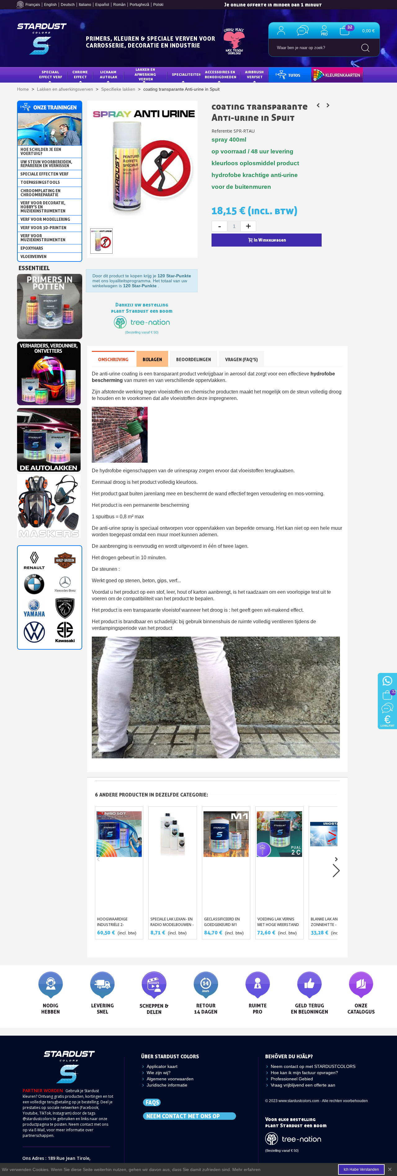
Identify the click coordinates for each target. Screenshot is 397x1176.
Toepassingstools (40, 182)
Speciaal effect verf (50, 74)
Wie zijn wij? (159, 1072)
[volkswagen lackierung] (34, 632)
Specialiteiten (186, 74)
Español (102, 4)
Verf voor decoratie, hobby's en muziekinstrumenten (42, 206)
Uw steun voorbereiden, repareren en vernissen (46, 163)
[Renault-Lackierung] (34, 560)
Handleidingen (287, 74)
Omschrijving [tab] (113, 359)
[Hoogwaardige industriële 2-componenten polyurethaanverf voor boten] (119, 860)
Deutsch (68, 4)
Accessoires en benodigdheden (220, 74)
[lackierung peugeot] (65, 608)
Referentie (222, 131)
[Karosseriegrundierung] (49, 304)
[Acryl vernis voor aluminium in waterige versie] (327, 105)
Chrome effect (80, 74)
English (50, 4)
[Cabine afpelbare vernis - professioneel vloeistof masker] (318, 105)
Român (119, 4)
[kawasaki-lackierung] (65, 632)
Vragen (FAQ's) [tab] (241, 359)
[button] (336, 859)
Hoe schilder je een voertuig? (40, 151)
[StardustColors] (42, 39)
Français (32, 4)
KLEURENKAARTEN (332, 74)
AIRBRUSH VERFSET (255, 74)
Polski (158, 4)
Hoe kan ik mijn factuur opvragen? (304, 1072)
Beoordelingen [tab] (193, 359)
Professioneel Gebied (292, 1078)
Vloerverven (33, 256)
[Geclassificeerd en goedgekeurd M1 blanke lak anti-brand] (226, 860)
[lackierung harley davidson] (65, 560)
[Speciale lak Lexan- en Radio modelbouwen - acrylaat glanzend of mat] (172, 860)
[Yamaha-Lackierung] (34, 608)
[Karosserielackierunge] (49, 371)
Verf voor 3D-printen (43, 227)
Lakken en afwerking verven (146, 74)
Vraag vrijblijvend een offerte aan (303, 1085)
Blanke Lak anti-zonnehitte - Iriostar (332, 921)
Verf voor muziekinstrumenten (42, 237)
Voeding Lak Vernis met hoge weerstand (278, 921)
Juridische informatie (167, 1085)
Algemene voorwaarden (170, 1078)
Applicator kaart (162, 1066)
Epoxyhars (31, 248)
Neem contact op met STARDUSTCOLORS (313, 1066)
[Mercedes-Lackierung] (65, 584)
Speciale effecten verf (44, 173)
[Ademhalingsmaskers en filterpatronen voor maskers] (49, 504)
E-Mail (39, 1130)
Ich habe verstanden (361, 1169)
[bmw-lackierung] (34, 584)
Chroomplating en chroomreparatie (40, 192)
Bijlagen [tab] (152, 359)
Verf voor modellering (45, 219)
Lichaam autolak (108, 74)
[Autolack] (49, 438)
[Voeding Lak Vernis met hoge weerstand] (279, 860)
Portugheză (139, 4)
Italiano (85, 4)
